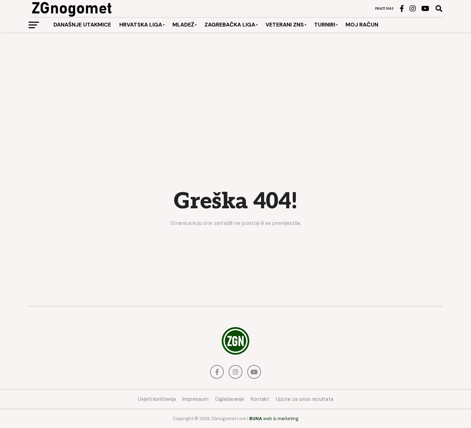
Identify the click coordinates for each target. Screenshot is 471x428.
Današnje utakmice (82, 24)
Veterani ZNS (284, 24)
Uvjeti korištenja (157, 399)
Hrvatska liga (140, 24)
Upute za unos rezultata (304, 399)
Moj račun (361, 24)
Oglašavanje (229, 399)
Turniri (324, 24)
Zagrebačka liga (229, 24)
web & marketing (274, 418)
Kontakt (260, 399)
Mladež (183, 24)
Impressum (195, 399)
